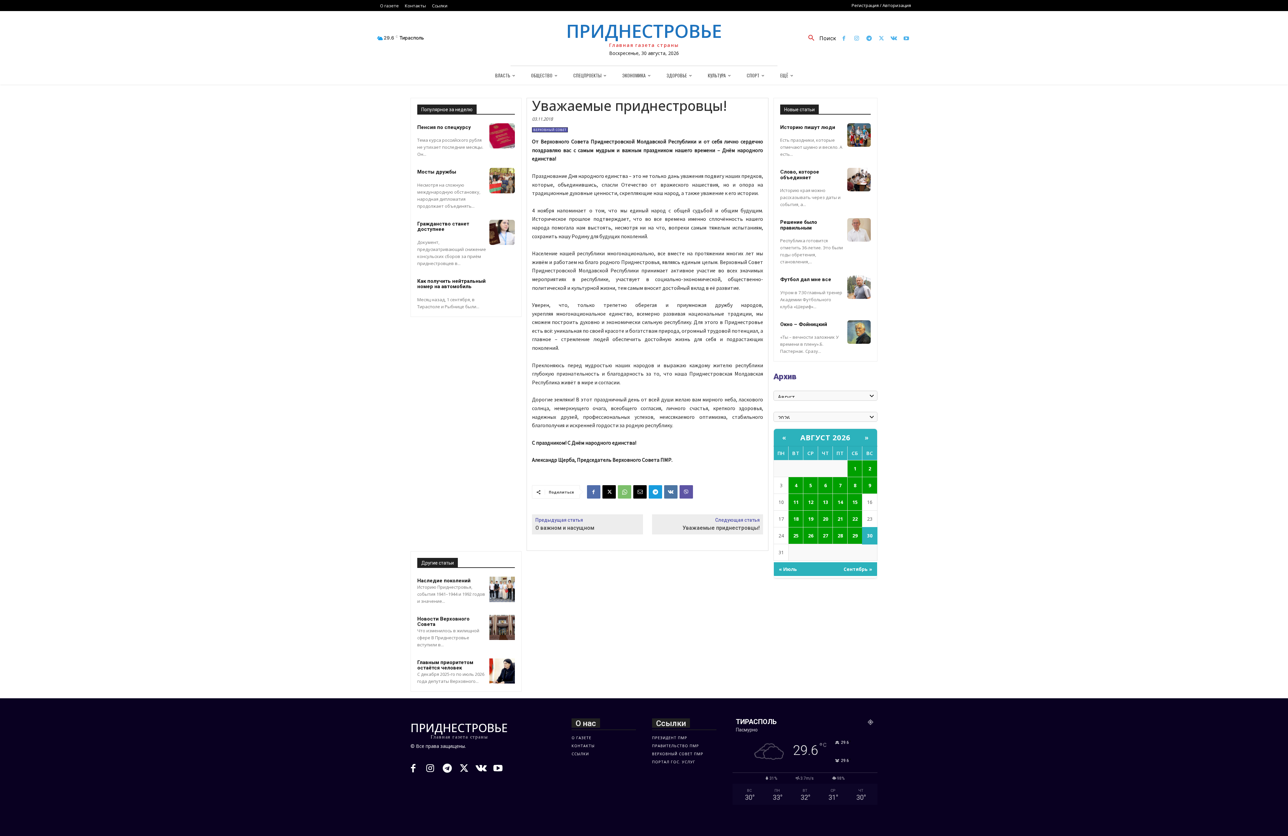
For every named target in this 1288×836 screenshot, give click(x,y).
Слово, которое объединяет (799, 175)
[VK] (671, 492)
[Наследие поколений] (502, 589)
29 (855, 535)
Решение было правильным (798, 225)
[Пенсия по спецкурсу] (502, 136)
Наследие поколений (444, 581)
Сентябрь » (858, 569)
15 (855, 502)
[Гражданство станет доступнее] (502, 232)
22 (855, 519)
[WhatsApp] (624, 492)
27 (825, 535)
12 (810, 502)
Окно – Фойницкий (803, 324)
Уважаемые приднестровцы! (721, 528)
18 (796, 519)
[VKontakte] (894, 38)
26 (810, 535)
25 (796, 535)
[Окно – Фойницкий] (859, 332)
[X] (881, 38)
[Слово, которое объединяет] (859, 179)
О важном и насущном (564, 528)
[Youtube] (906, 38)
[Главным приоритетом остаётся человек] (502, 671)
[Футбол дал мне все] (859, 287)
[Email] (640, 492)
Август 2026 (825, 437)
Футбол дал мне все (805, 279)
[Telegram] (868, 38)
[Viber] (686, 492)
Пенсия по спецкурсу (444, 127)
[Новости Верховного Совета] (502, 627)
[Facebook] (844, 38)
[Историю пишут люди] (859, 135)
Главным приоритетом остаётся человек (445, 665)
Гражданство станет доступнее (443, 227)
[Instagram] (856, 38)
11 (796, 502)
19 (810, 519)
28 (840, 535)
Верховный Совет (550, 130)
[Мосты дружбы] (502, 180)
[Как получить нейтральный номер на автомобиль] (502, 290)
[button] (819, 38)
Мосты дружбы (436, 172)
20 (825, 519)
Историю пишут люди (807, 127)
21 (840, 519)
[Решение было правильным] (859, 230)
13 (825, 502)
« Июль (788, 569)
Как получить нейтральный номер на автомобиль (451, 284)
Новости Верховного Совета (443, 622)
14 (840, 502)
